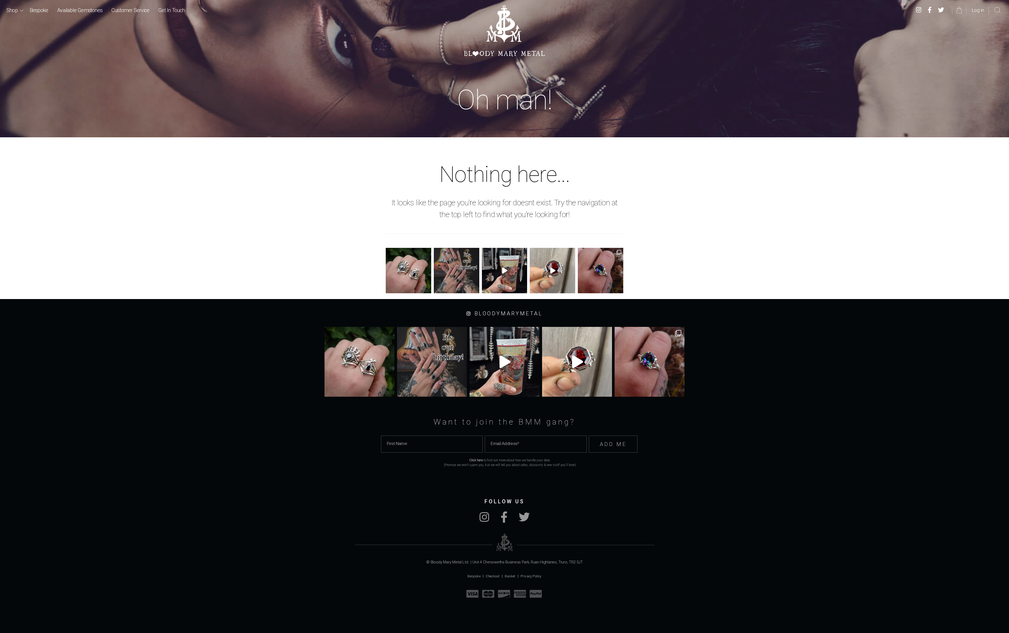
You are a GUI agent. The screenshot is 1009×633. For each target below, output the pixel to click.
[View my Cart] (960, 10)
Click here (476, 460)
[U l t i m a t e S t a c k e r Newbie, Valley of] (408, 270)
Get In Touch (171, 10)
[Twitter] (941, 10)
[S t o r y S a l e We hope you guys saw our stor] (600, 270)
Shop (12, 10)
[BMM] (504, 542)
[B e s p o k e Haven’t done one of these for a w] (552, 270)
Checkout (493, 576)
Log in (978, 10)
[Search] (997, 10)
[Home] (504, 30)
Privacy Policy (531, 576)
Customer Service (130, 10)
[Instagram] (918, 10)
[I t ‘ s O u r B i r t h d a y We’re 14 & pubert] (456, 270)
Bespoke (39, 10)
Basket (510, 576)
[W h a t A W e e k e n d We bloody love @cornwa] (504, 270)
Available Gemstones (79, 10)
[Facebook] (929, 10)
